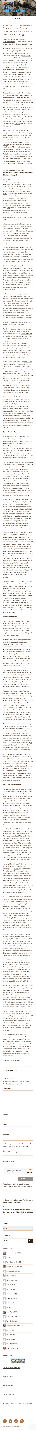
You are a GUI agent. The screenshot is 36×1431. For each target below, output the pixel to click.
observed (22, 591)
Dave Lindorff (11, 1271)
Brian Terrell (10, 1312)
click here (28, 44)
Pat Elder (9, 1303)
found (16, 469)
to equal (17, 124)
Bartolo (8, 1257)
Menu (19, 18)
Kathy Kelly (10, 1298)
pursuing (6, 537)
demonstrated (28, 556)
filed (12, 231)
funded (13, 953)
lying (8, 208)
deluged (21, 672)
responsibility (7, 215)
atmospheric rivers (16, 661)
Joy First (9, 1330)
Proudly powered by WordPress (12, 1426)
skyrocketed (27, 759)
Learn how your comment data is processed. (18, 1186)
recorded (23, 542)
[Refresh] (17, 1151)
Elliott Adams (10, 1339)
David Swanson (11, 1253)
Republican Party (8, 995)
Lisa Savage (10, 1276)
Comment (7, 1088)
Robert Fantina (11, 1289)
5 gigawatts (21, 773)
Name (5, 1115)
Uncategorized (12, 1070)
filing (20, 789)
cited (12, 705)
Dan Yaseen (10, 1316)
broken (5, 990)
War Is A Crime (14, 11)
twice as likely (7, 86)
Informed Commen (12, 147)
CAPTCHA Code (8, 1161)
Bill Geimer (10, 1335)
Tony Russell (10, 1294)
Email (5, 1124)
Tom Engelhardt (25, 25)
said (27, 247)
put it (6, 504)
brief (8, 310)
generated (6, 766)
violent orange (19, 67)
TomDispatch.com (9, 42)
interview (9, 829)
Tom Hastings (11, 1321)
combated (6, 941)
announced (28, 362)
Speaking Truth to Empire (11, 1368)
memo (16, 869)
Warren (30, 275)
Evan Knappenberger (13, 1325)
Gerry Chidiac (11, 1348)
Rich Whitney (11, 1344)
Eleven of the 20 (26, 334)
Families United (8, 1376)
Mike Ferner (10, 1280)
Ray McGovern (8, 1385)
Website (6, 1134)
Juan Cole (8, 179)
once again (21, 112)
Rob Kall (9, 1307)
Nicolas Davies (11, 1285)
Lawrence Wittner (12, 1266)
